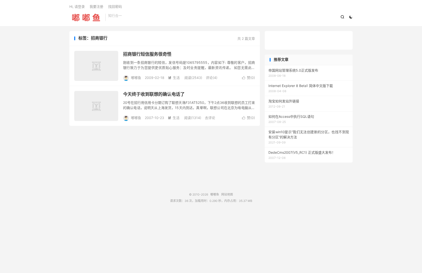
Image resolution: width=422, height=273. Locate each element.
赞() (248, 78)
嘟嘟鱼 (86, 17)
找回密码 (115, 6)
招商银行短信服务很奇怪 (147, 54)
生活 (174, 78)
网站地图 (227, 194)
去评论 (210, 118)
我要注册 (96, 6)
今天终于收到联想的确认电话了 (154, 94)
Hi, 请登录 (77, 6)
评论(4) (211, 78)
